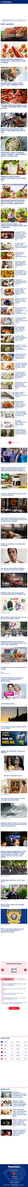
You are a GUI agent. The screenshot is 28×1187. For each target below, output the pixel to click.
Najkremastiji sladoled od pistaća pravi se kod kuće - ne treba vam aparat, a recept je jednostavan (13, 201)
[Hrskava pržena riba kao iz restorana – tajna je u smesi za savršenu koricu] (7, 357)
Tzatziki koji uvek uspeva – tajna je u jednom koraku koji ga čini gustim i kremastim (20, 375)
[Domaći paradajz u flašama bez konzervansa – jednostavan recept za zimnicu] (14, 50)
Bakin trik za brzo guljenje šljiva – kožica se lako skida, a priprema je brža (13, 130)
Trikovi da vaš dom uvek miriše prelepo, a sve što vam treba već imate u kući (21, 413)
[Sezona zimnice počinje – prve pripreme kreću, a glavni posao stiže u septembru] (14, 215)
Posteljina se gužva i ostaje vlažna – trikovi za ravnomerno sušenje (21, 320)
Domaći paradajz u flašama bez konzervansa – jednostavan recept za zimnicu (13, 61)
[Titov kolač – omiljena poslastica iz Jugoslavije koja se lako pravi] (7, 283)
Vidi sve (14, 1008)
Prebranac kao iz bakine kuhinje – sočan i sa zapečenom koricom (20, 254)
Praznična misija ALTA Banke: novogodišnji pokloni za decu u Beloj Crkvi (19, 1132)
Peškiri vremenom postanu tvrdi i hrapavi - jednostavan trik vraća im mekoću (21, 245)
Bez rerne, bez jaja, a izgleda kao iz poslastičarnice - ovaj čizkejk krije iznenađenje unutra (21, 310)
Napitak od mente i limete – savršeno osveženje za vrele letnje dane (13, 178)
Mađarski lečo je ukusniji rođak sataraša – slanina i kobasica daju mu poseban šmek (20, 404)
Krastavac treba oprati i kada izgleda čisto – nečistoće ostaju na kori (21, 338)
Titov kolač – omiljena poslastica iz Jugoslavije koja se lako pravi (21, 282)
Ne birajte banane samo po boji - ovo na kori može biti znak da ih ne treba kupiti (21, 272)
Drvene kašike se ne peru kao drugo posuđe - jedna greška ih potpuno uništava (20, 291)
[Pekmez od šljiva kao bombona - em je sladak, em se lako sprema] (7, 302)
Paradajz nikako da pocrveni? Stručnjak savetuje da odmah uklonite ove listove (21, 432)
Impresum (14, 1180)
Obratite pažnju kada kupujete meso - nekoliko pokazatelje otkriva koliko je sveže (14, 106)
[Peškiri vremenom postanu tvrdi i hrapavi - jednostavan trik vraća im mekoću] (7, 246)
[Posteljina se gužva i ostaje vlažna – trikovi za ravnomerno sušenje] (7, 321)
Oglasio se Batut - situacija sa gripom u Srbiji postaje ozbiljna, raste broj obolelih (20, 1103)
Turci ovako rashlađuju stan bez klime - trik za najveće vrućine (20, 423)
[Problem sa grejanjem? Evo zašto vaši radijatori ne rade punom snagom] (6, 1094)
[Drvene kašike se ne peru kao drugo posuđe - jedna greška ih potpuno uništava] (7, 292)
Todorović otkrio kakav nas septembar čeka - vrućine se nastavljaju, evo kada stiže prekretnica (14, 1003)
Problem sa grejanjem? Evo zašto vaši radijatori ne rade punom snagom (19, 1094)
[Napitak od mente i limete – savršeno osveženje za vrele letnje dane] (14, 167)
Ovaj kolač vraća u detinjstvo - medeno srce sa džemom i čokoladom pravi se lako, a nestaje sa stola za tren (21, 235)
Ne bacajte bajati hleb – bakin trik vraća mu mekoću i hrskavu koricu (20, 329)
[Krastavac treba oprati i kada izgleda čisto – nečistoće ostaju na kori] (7, 339)
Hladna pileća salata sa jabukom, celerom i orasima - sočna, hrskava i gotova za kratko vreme (14, 154)
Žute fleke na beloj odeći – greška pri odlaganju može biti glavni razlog (20, 263)
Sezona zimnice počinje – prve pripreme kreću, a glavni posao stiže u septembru (14, 225)
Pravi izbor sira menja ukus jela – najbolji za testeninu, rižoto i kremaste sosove (21, 365)
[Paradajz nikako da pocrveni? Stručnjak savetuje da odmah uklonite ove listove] (7, 433)
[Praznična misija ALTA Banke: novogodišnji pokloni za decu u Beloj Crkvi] (6, 1133)
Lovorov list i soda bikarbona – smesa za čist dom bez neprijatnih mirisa (21, 347)
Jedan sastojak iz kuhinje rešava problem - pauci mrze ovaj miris (21, 394)
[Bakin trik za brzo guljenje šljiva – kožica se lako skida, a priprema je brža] (14, 120)
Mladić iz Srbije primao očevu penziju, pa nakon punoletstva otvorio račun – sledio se (20, 1123)
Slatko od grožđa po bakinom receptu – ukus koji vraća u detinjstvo (12, 36)
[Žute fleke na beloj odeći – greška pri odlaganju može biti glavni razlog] (7, 264)
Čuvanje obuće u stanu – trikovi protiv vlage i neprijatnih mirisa (12, 84)
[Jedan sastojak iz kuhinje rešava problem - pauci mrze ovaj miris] (7, 395)
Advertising (14, 1178)
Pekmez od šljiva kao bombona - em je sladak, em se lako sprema (21, 301)
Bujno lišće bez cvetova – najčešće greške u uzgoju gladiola (14, 989)
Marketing (14, 1176)
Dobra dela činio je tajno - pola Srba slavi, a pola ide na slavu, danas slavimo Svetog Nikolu (20, 1113)
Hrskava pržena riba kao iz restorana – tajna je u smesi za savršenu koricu (20, 356)
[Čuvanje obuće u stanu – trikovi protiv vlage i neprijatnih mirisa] (14, 74)
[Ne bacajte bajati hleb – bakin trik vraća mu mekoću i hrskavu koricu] (7, 330)
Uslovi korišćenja (14, 1182)
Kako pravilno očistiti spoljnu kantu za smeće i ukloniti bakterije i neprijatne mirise (21, 385)
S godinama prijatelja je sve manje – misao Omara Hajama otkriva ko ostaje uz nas (13, 998)
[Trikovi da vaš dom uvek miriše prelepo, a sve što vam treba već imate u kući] (7, 414)
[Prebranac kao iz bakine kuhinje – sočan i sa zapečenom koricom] (7, 255)
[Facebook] (14, 1173)
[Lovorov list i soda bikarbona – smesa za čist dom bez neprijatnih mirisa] (7, 348)
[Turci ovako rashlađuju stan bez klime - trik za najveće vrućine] (7, 424)
